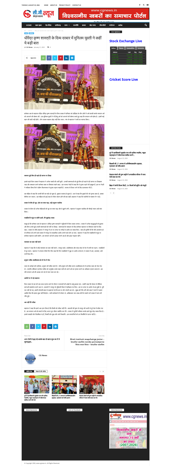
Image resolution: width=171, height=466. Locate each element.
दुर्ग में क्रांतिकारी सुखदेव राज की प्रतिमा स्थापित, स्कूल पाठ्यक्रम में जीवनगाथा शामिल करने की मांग (35, 398)
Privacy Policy (64, 5)
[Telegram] (72, 57)
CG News (29, 47)
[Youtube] (147, 5)
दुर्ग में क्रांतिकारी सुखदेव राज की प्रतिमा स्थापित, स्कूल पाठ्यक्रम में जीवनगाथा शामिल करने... (127, 153)
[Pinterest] (60, 57)
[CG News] (39, 14)
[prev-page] (100, 371)
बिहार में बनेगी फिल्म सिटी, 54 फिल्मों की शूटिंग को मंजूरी (127, 185)
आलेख (120, 25)
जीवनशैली (102, 25)
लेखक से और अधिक (41, 371)
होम (25, 31)
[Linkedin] (66, 57)
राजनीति (75, 25)
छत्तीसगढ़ (58, 25)
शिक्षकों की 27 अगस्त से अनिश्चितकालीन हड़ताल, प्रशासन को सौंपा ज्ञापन (63, 397)
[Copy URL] (77, 57)
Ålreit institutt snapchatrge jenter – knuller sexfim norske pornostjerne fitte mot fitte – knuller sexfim (87, 342)
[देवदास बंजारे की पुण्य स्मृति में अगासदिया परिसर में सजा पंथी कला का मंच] (91, 384)
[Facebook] (139, 5)
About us (53, 5)
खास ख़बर (38, 25)
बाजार (84, 25)
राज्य (65, 25)
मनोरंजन (112, 25)
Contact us (76, 5)
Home (46, 5)
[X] (143, 5)
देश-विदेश (48, 25)
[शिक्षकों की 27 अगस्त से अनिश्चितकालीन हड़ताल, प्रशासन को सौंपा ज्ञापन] (64, 384)
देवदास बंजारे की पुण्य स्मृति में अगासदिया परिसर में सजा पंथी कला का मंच (90, 397)
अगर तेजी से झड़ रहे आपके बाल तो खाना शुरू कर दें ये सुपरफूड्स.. (42, 340)
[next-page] (103, 371)
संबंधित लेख (29, 371)
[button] (145, 25)
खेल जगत (93, 25)
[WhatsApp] (43, 57)
